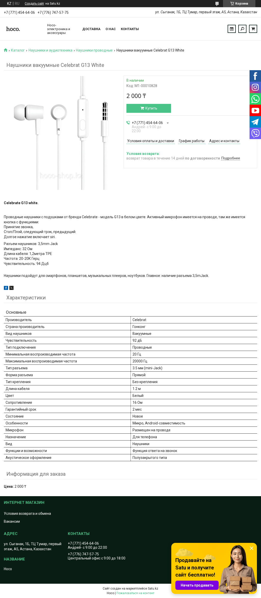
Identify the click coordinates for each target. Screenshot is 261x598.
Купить (151, 108)
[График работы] (232, 29)
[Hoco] (23, 29)
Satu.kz (153, 588)
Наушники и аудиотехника (50, 50)
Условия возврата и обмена (27, 513)
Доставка (91, 29)
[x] (11, 289)
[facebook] (6, 289)
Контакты (130, 29)
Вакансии (12, 521)
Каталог (18, 50)
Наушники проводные (94, 50)
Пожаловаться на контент (135, 593)
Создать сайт (34, 3)
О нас (111, 29)
